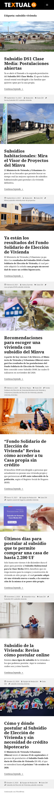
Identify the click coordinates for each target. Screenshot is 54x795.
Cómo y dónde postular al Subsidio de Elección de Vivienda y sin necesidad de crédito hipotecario (26, 735)
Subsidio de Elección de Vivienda (24, 392)
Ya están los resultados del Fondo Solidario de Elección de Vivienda (26, 245)
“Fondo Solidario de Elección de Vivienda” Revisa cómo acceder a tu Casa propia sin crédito (25, 453)
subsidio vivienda (25, 100)
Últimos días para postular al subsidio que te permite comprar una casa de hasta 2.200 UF (26, 548)
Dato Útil (40, 98)
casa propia (8, 287)
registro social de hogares (16, 500)
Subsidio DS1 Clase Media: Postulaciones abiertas (26, 63)
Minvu (6, 200)
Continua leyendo (13, 89)
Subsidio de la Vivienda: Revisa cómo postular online (26, 650)
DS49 (15, 287)
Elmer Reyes (26, 388)
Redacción (29, 98)
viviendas (14, 395)
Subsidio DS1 (14, 100)
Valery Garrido (27, 285)
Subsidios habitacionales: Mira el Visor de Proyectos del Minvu (26, 158)
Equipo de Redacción (29, 497)
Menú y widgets (47, 7)
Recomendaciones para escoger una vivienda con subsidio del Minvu (24, 345)
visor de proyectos (28, 200)
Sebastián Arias (29, 596)
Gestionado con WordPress (14, 792)
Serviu (6, 100)
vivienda (26, 684)
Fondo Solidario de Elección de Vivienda (27, 389)
